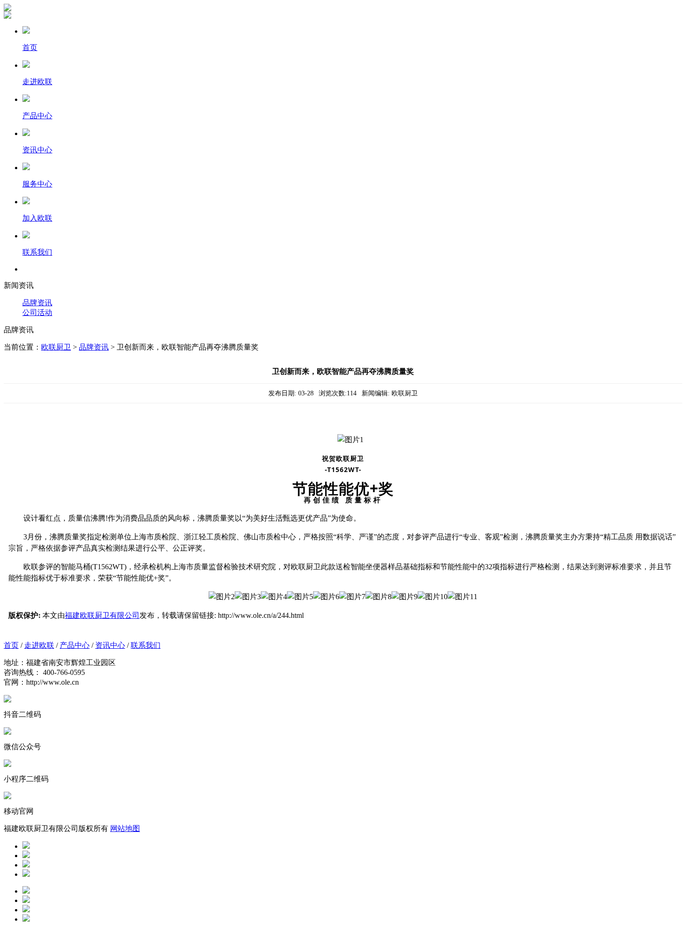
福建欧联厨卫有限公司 (102, 615)
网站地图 (125, 828)
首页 (11, 645)
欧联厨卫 (56, 347)
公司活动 (37, 312)
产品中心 (75, 645)
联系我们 (146, 645)
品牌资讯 (37, 303)
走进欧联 (39, 645)
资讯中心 (110, 645)
